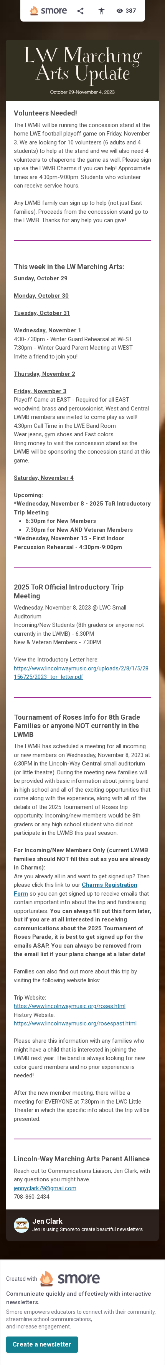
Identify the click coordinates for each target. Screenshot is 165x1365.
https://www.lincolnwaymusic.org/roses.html (69, 1006)
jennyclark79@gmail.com (45, 1188)
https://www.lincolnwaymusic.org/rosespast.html (75, 1023)
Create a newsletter (42, 1344)
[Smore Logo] (49, 11)
